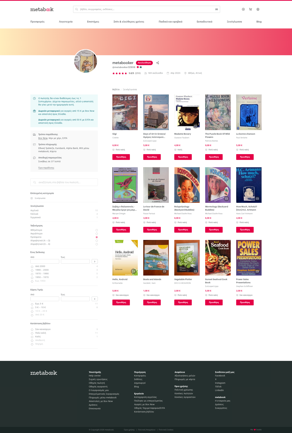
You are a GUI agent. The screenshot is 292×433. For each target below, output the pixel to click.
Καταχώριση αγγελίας (145, 397)
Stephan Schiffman (244, 286)
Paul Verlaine (241, 138)
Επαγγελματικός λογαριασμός (104, 394)
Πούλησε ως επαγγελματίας (148, 401)
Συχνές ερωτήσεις (98, 379)
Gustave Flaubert (181, 138)
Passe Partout (149, 214)
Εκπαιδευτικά (204, 22)
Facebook (220, 376)
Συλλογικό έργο (149, 141)
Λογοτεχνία (66, 22)
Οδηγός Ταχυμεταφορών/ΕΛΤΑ (149, 408)
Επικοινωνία (95, 409)
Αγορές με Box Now (144, 404)
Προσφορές (37, 22)
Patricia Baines (211, 141)
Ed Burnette (117, 283)
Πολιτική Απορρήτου (148, 430)
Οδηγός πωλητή (97, 383)
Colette (115, 138)
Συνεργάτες (221, 408)
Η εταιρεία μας (222, 401)
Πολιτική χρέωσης (184, 390)
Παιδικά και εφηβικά (170, 22)
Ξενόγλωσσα (234, 22)
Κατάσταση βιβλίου (144, 412)
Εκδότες (138, 379)
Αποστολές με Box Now (101, 401)
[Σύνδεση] (258, 9)
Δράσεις (93, 405)
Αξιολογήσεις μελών (185, 376)
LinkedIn (219, 390)
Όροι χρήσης (130, 430)
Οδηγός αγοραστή (98, 387)
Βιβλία (116, 90)
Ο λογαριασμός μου (99, 390)
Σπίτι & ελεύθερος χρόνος (129, 22)
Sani (153, 283)
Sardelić (147, 283)
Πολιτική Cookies (166, 430)
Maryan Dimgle (118, 214)
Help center (95, 376)
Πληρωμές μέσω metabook (102, 398)
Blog (136, 387)
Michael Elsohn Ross (183, 214)
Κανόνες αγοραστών (185, 397)
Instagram (220, 383)
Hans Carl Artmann (244, 214)
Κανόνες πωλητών (184, 394)
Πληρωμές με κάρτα (185, 379)
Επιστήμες (93, 22)
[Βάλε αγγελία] (243, 9)
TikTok (218, 387)
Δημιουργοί (140, 383)
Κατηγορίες (140, 376)
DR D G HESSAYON (182, 283)
